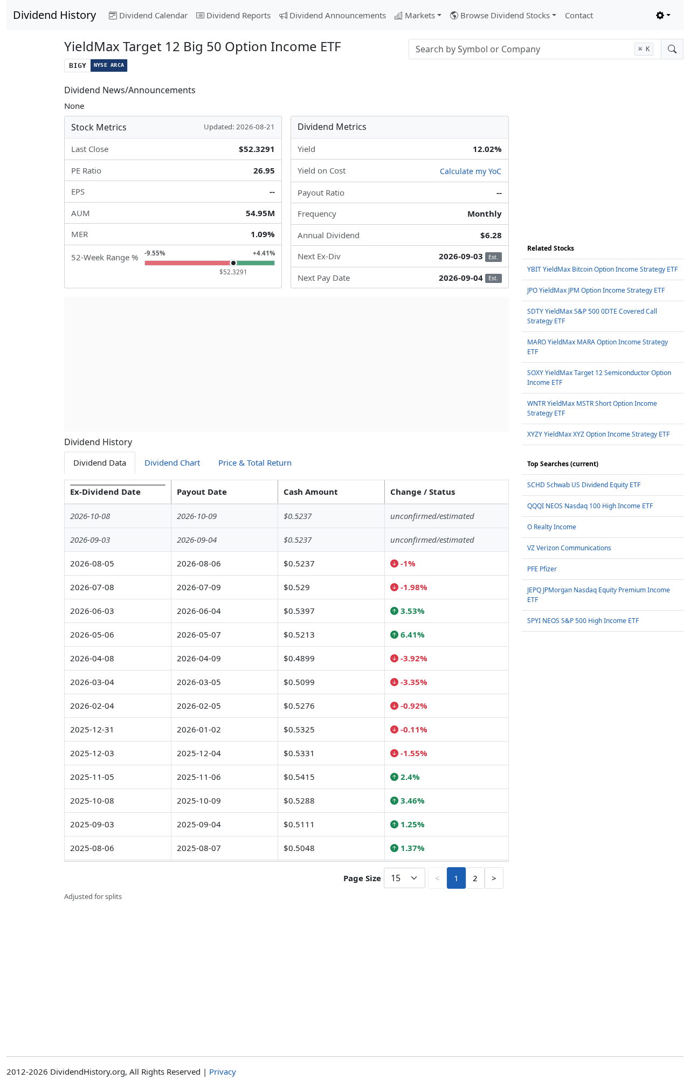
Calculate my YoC (470, 171)
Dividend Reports (238, 15)
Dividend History (54, 15)
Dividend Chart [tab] (172, 462)
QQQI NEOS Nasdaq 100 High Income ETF (590, 505)
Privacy (222, 1071)
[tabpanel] (286, 691)
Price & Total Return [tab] (255, 462)
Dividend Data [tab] (99, 462)
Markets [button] (420, 15)
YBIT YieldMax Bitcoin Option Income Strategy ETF (602, 269)
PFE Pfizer (542, 568)
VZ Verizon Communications (569, 547)
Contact (579, 15)
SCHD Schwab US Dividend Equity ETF (583, 484)
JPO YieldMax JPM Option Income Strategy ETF (596, 290)
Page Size (362, 878)
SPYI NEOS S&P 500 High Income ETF (583, 620)
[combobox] (535, 49)
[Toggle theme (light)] (663, 15)
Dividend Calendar (153, 15)
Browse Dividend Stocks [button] (505, 15)
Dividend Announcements (337, 15)
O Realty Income (551, 526)
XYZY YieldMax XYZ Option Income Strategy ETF (598, 434)
